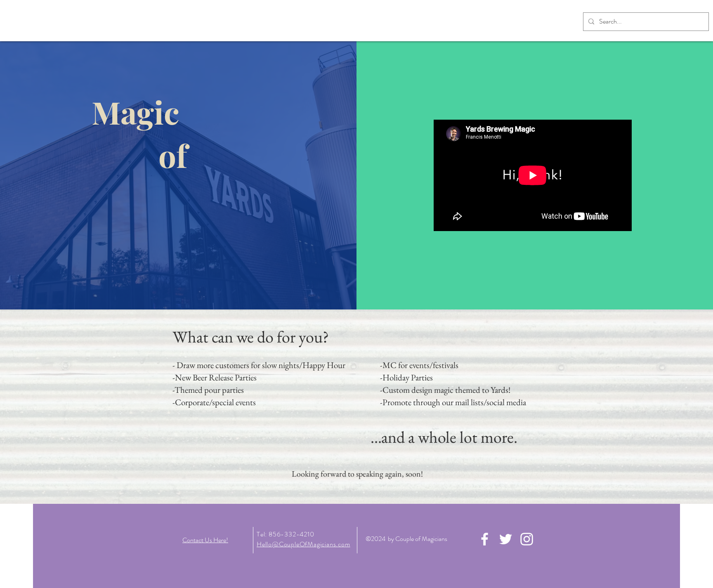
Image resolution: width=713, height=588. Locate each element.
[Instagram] (526, 539)
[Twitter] (505, 539)
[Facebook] (484, 539)
